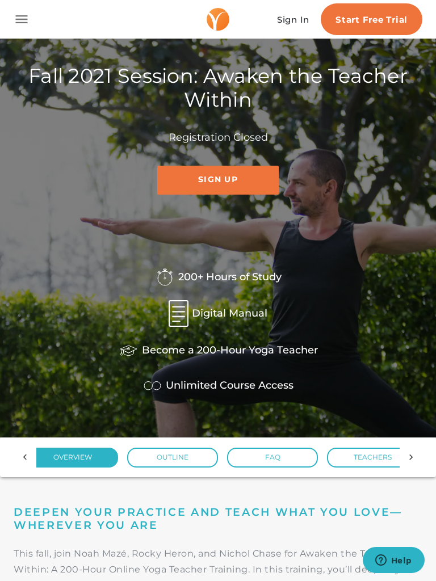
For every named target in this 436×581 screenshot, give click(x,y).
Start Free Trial (372, 19)
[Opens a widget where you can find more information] (393, 561)
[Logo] (218, 19)
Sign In (293, 19)
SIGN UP (218, 179)
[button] (72, 458)
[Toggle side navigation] (22, 19)
